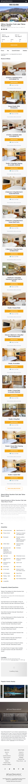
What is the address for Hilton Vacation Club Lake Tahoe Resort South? (12, 592)
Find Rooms (14, 45)
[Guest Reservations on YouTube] (22, 769)
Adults (12, 39)
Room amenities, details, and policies (14, 88)
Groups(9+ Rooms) (16, 50)
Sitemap (7, 761)
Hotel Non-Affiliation (7, 764)
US (24, 659)
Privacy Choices (20, 761)
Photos (2, 50)
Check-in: (4, 35)
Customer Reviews (7, 755)
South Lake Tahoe (14, 659)
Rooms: (3, 39)
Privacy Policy (7, 759)
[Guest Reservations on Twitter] (9, 769)
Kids (20, 39)
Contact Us (21, 752)
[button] (1, 14)
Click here (12, 740)
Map (8, 50)
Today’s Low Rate (14, 85)
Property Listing (7, 762)
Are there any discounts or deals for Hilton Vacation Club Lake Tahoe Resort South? (12, 643)
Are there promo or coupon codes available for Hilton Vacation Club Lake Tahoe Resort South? (12, 649)
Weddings (25, 50)
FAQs (7, 754)
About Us (7, 752)
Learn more (3, 55)
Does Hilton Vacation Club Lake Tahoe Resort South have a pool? (12, 612)
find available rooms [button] (14, 488)
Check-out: (17, 35)
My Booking (21, 754)
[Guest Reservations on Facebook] (5, 769)
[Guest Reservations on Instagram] (14, 769)
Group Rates (21, 755)
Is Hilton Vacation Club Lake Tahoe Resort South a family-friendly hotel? (11, 638)
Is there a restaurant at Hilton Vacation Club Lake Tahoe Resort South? (12, 617)
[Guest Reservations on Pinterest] (18, 769)
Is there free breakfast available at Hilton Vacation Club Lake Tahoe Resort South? (11, 623)
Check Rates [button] (14, 82)
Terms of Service (6, 757)
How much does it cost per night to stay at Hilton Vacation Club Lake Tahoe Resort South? (12, 602)
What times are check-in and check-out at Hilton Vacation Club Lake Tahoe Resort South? (12, 607)
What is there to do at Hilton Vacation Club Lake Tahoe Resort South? (12, 633)
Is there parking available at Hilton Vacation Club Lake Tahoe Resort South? (12, 628)
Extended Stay (21, 759)
